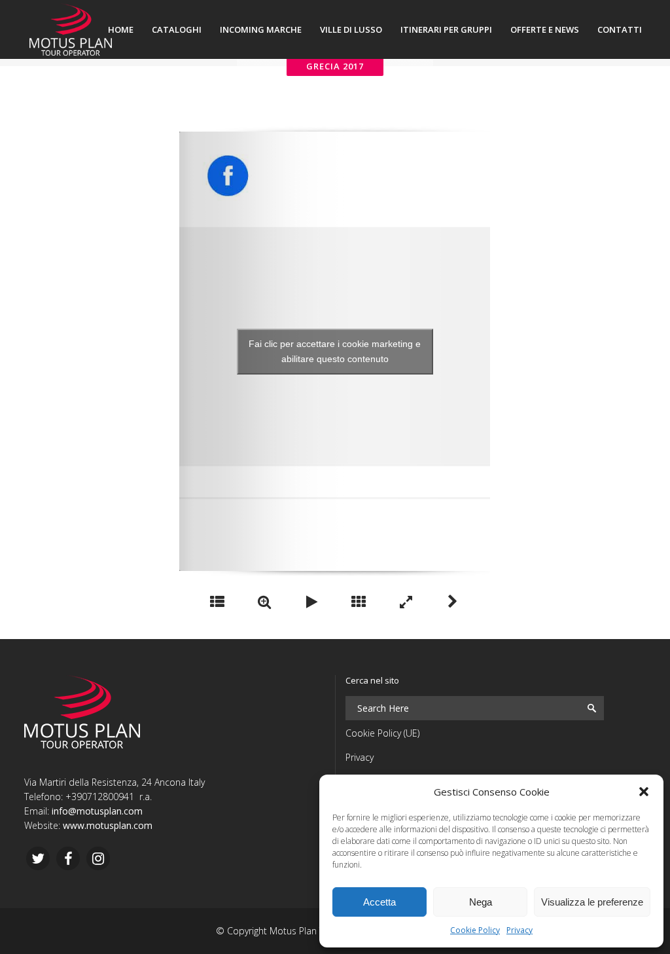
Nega (480, 902)
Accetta (379, 902)
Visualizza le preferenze (592, 902)
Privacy (519, 930)
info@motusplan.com (97, 811)
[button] (643, 791)
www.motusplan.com (107, 825)
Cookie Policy (475, 930)
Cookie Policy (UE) (382, 733)
